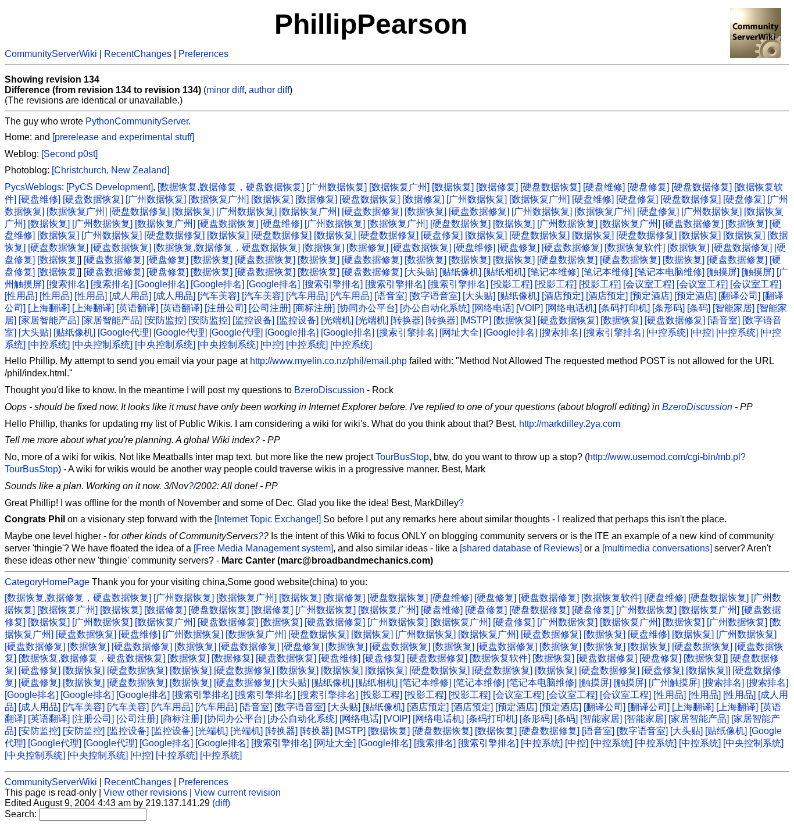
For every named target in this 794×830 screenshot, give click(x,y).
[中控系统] (667, 332)
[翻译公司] (739, 296)
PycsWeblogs (33, 187)
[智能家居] (733, 308)
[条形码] (668, 308)
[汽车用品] (307, 296)
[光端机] (337, 320)
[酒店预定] (563, 296)
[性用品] (21, 296)
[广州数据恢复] (336, 187)
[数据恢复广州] (399, 187)
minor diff (225, 90)
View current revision (237, 792)
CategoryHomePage (47, 582)
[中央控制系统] (102, 345)
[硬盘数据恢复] (550, 187)
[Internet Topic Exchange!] (267, 519)
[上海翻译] (49, 308)
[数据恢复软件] (635, 247)
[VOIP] (529, 308)
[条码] (698, 308)
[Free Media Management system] (263, 548)
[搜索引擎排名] (332, 284)
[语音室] (390, 296)
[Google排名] (161, 284)
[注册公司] (225, 308)
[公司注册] (270, 308)
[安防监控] (165, 320)
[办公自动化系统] (435, 308)
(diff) (221, 803)
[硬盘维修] (604, 187)
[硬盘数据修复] (701, 187)
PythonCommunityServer (136, 121)
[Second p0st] (69, 154)
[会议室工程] (648, 284)
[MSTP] (475, 320)
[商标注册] (314, 308)
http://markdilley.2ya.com (569, 424)
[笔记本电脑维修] (669, 272)
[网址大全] (460, 332)
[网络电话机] (570, 308)
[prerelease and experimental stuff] (123, 137)
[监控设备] (253, 320)
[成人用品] (130, 296)
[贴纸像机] (460, 272)
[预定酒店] (651, 296)
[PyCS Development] (109, 187)
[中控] (702, 332)
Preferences (203, 54)
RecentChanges (137, 54)
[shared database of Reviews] (521, 548)
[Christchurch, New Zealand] (110, 170)
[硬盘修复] (648, 187)
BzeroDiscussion (329, 390)
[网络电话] (493, 308)
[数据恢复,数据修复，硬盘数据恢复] (231, 187)
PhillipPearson (370, 24)
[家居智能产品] (49, 320)
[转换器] (407, 320)
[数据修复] (497, 187)
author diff (269, 90)
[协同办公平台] (367, 308)
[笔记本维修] (553, 272)
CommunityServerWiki (51, 54)
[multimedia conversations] (657, 548)
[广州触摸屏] (674, 682)
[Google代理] (124, 332)
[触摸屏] (723, 272)
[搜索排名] (67, 284)
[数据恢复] (453, 187)
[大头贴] (421, 272)
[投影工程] (511, 284)
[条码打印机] (624, 308)
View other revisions (145, 792)
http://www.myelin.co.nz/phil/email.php (328, 361)
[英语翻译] (137, 308)
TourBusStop (402, 457)
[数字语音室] (434, 296)
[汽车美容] (218, 296)
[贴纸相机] (504, 272)
